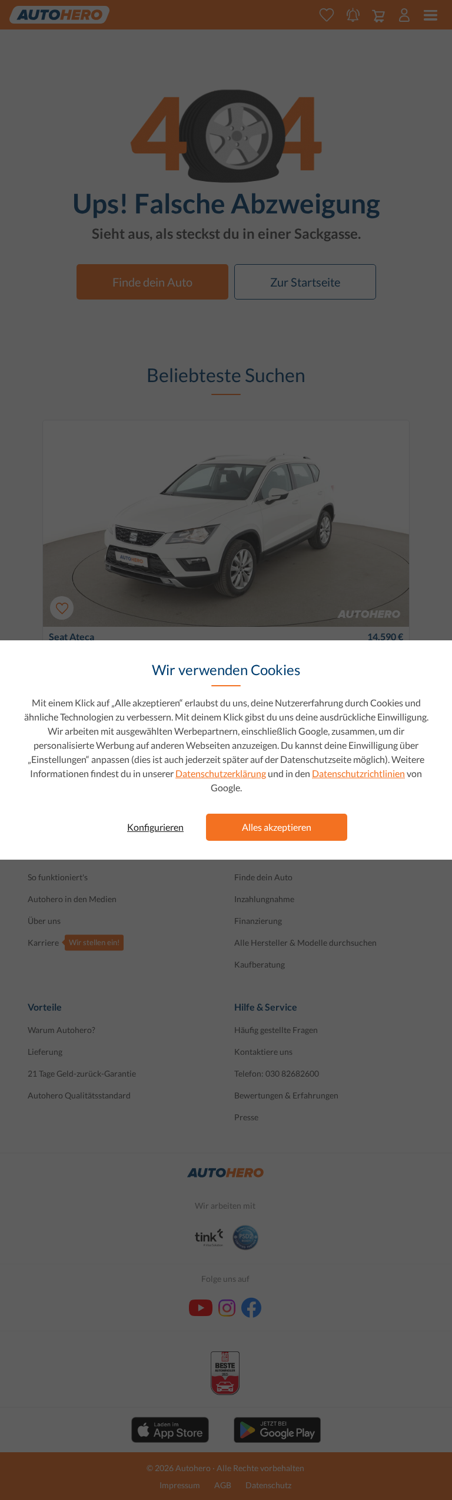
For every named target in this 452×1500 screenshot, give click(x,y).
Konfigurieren (155, 827)
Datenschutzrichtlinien (358, 773)
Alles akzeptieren (276, 827)
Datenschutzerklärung (220, 773)
